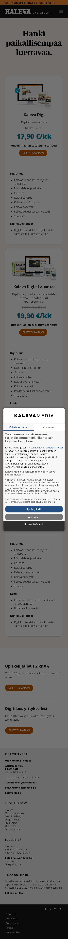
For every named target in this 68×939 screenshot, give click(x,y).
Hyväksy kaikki (34, 509)
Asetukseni (49, 427)
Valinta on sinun (18, 427)
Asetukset (34, 517)
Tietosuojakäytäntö (34, 524)
